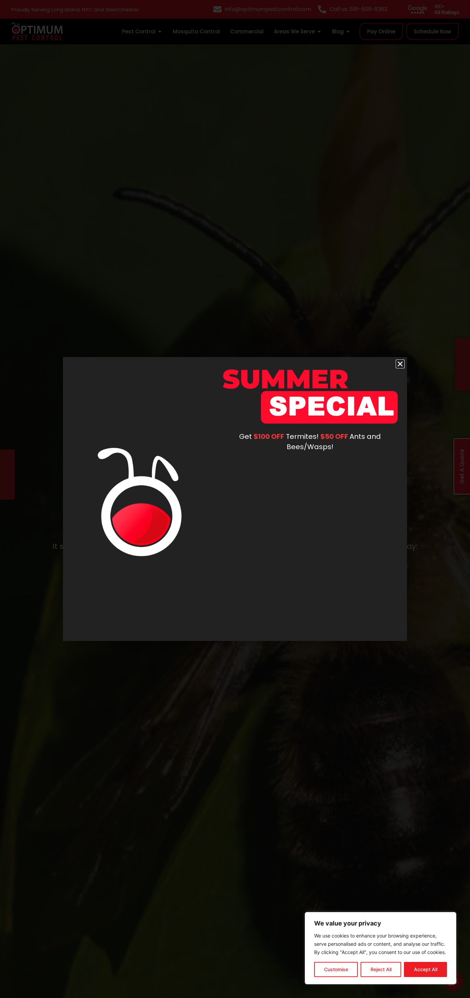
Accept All (425, 969)
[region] (380, 948)
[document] (235, 499)
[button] (400, 364)
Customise (336, 969)
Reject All (381, 969)
